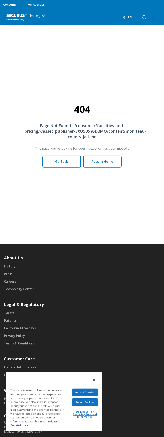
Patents (10, 320)
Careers (10, 281)
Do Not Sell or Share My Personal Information (85, 414)
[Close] (94, 380)
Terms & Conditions (19, 343)
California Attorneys (20, 328)
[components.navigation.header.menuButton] (154, 17)
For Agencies (36, 4)
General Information (20, 367)
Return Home (102, 161)
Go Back (61, 161)
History (10, 266)
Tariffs (9, 313)
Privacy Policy (14, 335)
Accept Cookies (85, 392)
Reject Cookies (85, 402)
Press (8, 274)
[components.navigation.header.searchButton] (144, 17)
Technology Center (19, 289)
